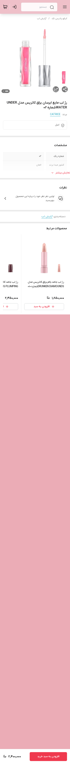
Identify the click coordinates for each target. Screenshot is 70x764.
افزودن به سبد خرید (48, 756)
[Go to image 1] (6, 91)
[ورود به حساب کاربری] (15, 7)
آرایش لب (41, 18)
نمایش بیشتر (62, 172)
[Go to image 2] (3, 91)
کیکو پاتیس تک (59, 18)
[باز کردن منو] (64, 7)
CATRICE (55, 114)
